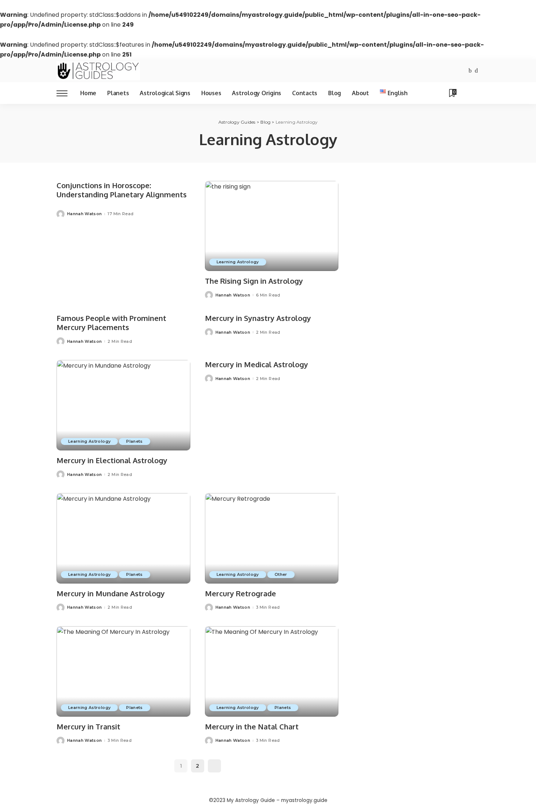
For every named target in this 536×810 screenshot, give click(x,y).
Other (281, 574)
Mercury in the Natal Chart (252, 726)
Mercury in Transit (88, 726)
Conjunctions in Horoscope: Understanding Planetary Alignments (122, 190)
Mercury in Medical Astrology (256, 364)
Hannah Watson (84, 214)
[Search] (474, 93)
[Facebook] (470, 71)
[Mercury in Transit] (123, 671)
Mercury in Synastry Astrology (258, 318)
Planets (134, 441)
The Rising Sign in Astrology (254, 281)
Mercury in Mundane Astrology (111, 593)
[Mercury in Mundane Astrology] (123, 538)
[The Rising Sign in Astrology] (272, 226)
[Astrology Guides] (98, 70)
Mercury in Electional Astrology (112, 460)
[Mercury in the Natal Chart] (272, 671)
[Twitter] (476, 71)
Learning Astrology (238, 261)
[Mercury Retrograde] (272, 538)
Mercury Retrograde (240, 593)
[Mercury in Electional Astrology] (123, 405)
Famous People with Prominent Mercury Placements (111, 322)
